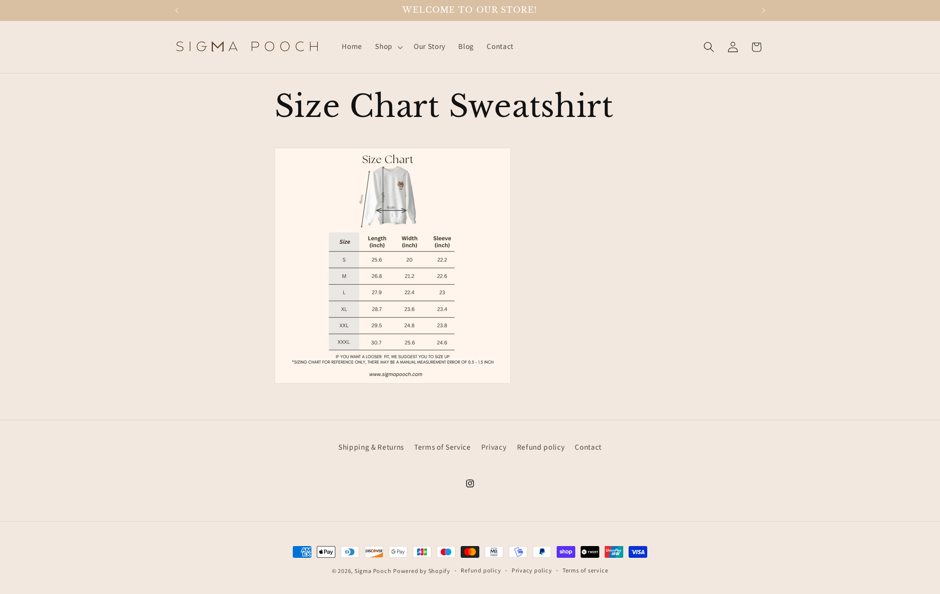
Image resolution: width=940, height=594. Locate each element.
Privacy (494, 447)
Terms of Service (442, 447)
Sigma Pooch (372, 571)
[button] (388, 47)
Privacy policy (532, 571)
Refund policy (541, 447)
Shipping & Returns (371, 447)
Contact (588, 447)
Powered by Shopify (421, 571)
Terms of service (585, 571)
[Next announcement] (764, 10)
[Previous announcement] (177, 10)
